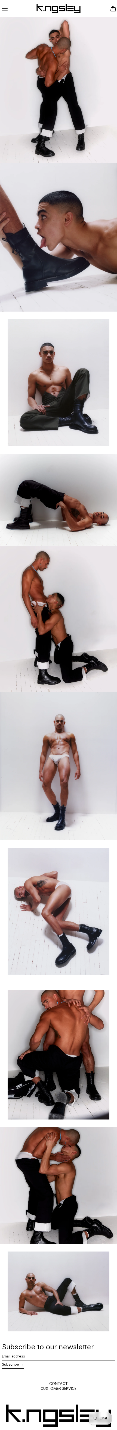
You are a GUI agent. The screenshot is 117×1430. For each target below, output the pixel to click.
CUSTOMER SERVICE (58, 1389)
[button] (112, 8)
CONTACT (58, 1384)
